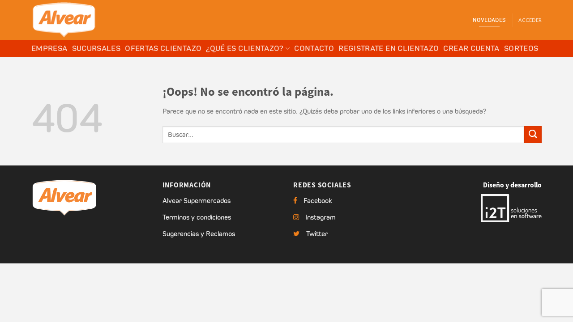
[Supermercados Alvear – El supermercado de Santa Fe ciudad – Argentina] (76, 20)
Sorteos (521, 48)
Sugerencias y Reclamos (198, 233)
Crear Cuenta (471, 48)
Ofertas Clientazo (163, 48)
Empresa (49, 48)
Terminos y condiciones (196, 217)
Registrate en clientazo (388, 48)
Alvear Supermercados (196, 200)
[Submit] (533, 135)
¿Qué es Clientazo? (244, 48)
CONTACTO (314, 48)
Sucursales (96, 48)
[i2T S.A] (511, 207)
